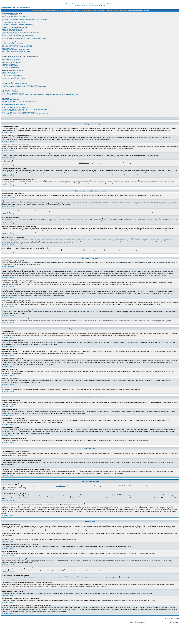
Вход (103, 5)
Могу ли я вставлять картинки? (11, 62)
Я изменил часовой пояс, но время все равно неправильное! (20, 32)
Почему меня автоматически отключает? (14, 18)
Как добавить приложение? (10, 99)
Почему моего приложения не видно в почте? (15, 106)
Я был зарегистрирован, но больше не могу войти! (17, 24)
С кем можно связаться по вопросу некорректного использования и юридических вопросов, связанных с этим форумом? (39, 94)
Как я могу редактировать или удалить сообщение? (17, 45)
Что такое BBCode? (7, 58)
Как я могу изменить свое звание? (12, 37)
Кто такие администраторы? (10, 72)
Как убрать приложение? (9, 103)
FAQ (69, 4)
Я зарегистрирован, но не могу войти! (13, 22)
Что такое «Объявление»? (9, 64)
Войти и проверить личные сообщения (88, 5)
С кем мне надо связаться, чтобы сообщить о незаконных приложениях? (24, 114)
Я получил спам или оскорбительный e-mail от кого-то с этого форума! (23, 86)
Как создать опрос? (7, 48)
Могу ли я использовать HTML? (11, 59)
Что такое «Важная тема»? (9, 65)
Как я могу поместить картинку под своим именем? (17, 35)
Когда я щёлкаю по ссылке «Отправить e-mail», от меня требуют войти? (24, 38)
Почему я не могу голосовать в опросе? (14, 53)
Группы (93, 4)
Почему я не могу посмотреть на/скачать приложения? (18, 112)
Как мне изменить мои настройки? (12, 29)
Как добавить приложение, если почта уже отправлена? (19, 101)
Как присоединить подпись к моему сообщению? (16, 46)
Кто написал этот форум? (9, 91)
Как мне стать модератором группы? (13, 78)
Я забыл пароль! (6, 21)
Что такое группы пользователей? (12, 75)
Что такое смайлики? (8, 61)
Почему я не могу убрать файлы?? (12, 110)
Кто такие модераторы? (8, 74)
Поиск (75, 4)
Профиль (111, 4)
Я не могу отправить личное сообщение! (14, 83)
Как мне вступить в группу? (10, 77)
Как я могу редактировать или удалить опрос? (16, 49)
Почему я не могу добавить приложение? (14, 107)
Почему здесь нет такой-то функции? (13, 93)
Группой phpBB (60, 486)
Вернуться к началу (7, 132)
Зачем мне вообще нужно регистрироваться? (15, 16)
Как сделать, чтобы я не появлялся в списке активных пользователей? (24, 19)
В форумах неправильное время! (11, 30)
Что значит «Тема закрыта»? (10, 67)
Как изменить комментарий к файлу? (13, 104)
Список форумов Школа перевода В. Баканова (15, 7)
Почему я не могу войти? (9, 15)
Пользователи (84, 4)
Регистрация (102, 4)
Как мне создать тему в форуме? (12, 43)
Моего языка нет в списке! (9, 34)
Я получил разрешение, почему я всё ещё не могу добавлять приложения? (25, 109)
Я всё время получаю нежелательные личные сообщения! (20, 85)
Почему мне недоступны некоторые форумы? (15, 51)
